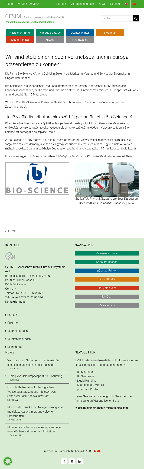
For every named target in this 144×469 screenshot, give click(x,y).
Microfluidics (107, 305)
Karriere (12, 315)
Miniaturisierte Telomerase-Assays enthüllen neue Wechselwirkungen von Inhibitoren (34, 429)
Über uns (12, 323)
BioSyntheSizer (106, 288)
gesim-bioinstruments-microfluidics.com (103, 408)
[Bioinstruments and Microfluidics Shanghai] (98, 451)
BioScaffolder (107, 279)
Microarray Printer (107, 253)
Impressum (50, 451)
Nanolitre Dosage (106, 262)
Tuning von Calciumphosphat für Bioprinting (34, 376)
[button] (7, 461)
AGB (88, 451)
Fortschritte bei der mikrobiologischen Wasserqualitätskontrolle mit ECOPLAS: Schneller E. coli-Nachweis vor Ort (31, 392)
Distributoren (15, 347)
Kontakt (79, 451)
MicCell (106, 296)
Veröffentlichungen (19, 339)
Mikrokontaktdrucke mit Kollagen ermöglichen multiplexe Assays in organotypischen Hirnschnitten (35, 411)
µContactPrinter (106, 270)
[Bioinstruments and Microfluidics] (94, 451)
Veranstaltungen (17, 331)
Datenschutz (66, 451)
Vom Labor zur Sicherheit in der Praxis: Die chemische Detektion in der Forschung (33, 362)
